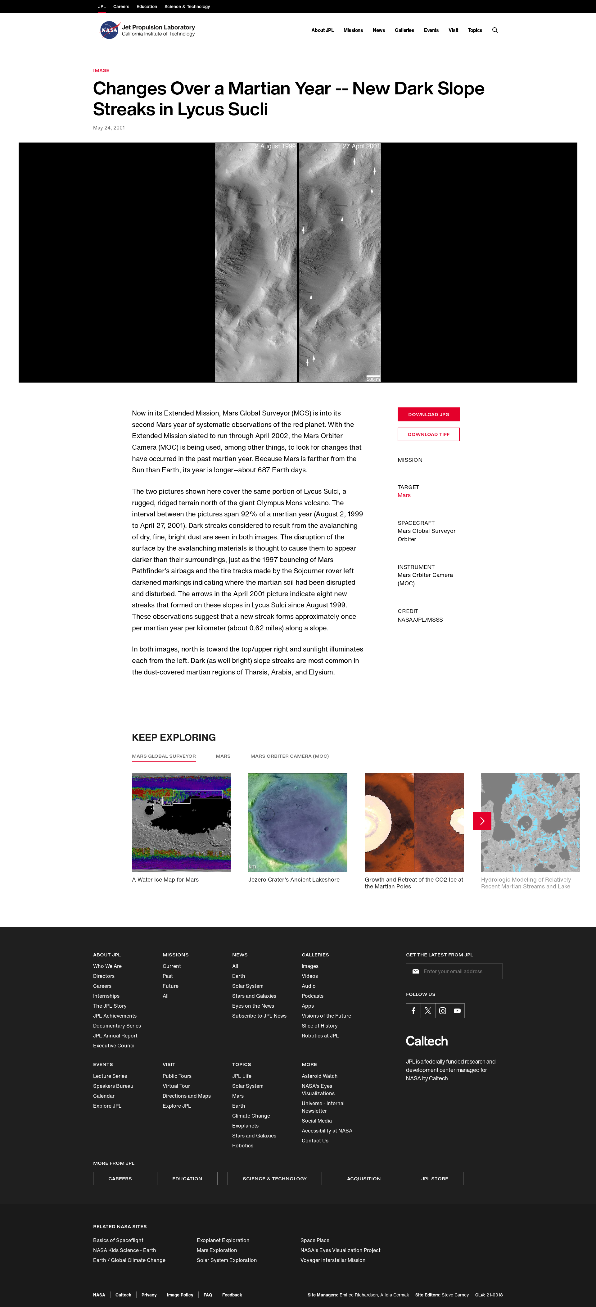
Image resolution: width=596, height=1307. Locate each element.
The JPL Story (110, 1006)
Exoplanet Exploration (223, 1240)
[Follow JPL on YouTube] (457, 1010)
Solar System (248, 986)
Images (310, 966)
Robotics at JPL (320, 1035)
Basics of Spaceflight (118, 1240)
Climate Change (251, 1115)
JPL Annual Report (115, 1035)
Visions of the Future (326, 1015)
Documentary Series (117, 1025)
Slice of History (320, 1025)
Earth (238, 976)
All (166, 996)
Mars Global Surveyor (164, 756)
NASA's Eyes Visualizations (318, 1089)
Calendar (104, 1096)
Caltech (123, 1294)
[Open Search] (495, 30)
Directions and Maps (187, 1096)
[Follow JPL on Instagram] (442, 1010)
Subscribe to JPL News (259, 1015)
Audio (309, 986)
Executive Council (114, 1045)
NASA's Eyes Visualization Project (340, 1250)
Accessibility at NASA (327, 1130)
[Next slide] (482, 821)
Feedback (232, 1294)
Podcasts (312, 996)
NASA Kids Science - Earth (124, 1250)
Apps (308, 1006)
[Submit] (414, 971)
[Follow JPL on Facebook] (413, 1010)
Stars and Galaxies (254, 996)
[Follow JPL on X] (428, 1010)
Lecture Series (110, 1076)
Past (168, 976)
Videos (310, 976)
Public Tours (177, 1076)
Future (170, 986)
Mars (404, 495)
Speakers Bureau (113, 1086)
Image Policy (180, 1294)
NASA (99, 1294)
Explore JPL (107, 1106)
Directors (104, 976)
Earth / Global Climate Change (129, 1260)
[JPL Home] (159, 30)
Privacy (149, 1294)
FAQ (208, 1294)
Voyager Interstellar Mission (333, 1260)
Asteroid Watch (320, 1076)
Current (172, 966)
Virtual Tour (176, 1086)
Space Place (314, 1240)
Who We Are (107, 966)
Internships (106, 996)
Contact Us (315, 1140)
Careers (102, 986)
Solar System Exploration (227, 1260)
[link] (298, 263)
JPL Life (241, 1076)
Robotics (242, 1145)
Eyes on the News (253, 1006)
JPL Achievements (115, 1015)
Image (101, 70)
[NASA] (109, 30)
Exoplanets (245, 1125)
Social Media (317, 1120)
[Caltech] (427, 1041)
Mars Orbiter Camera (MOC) (290, 756)
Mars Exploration (217, 1250)
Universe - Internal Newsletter (323, 1107)
